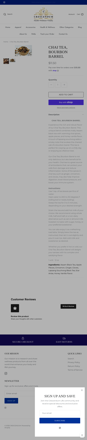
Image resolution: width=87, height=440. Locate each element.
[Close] (81, 390)
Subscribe (59, 421)
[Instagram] (60, 428)
